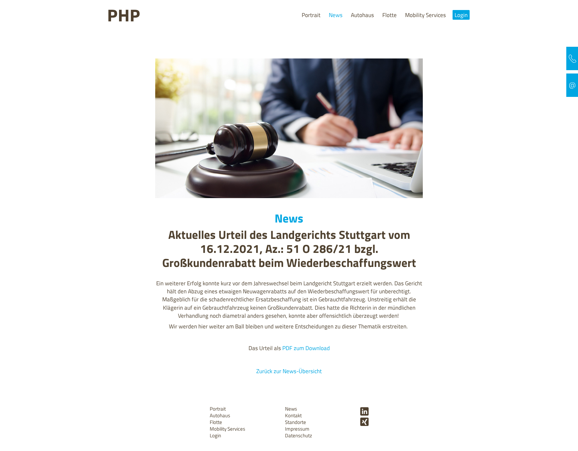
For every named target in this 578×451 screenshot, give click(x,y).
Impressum (297, 429)
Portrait (311, 14)
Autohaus (362, 14)
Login (461, 14)
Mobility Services (425, 14)
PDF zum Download (306, 347)
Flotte (389, 14)
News (336, 14)
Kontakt (293, 415)
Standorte (295, 422)
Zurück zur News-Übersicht (289, 371)
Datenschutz (298, 435)
